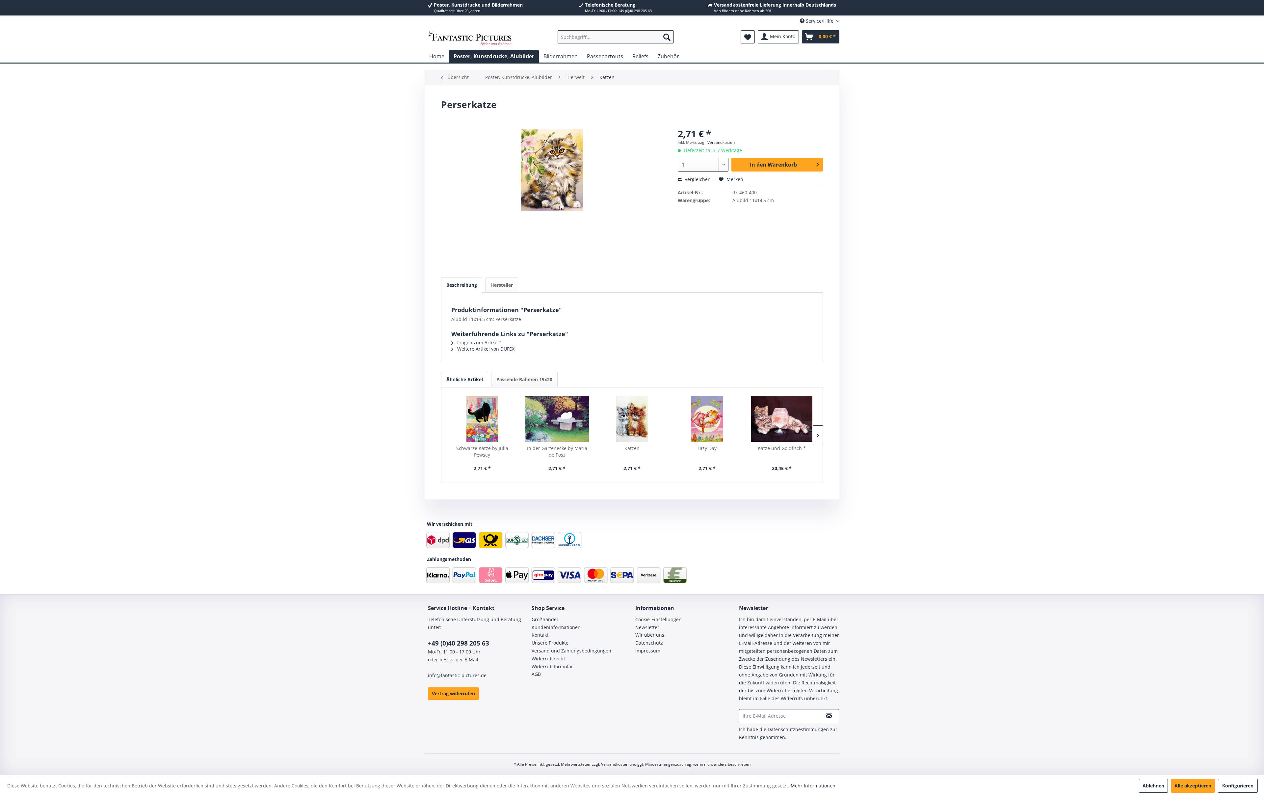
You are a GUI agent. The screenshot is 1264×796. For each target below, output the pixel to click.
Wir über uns (649, 635)
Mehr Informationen (813, 786)
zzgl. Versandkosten (716, 142)
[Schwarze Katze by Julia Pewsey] (482, 419)
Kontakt (540, 635)
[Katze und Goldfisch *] (781, 419)
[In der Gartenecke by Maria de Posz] (557, 419)
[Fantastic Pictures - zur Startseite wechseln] (470, 38)
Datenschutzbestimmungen (798, 729)
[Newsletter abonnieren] (829, 715)
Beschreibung (461, 285)
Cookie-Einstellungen (658, 619)
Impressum (647, 651)
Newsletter (647, 627)
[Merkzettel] (748, 36)
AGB (536, 674)
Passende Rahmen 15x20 (524, 379)
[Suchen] (667, 36)
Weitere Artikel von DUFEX (485, 349)
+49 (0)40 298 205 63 (458, 643)
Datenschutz (649, 643)
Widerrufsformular (552, 666)
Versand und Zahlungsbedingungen (571, 651)
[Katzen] (632, 419)
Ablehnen (1153, 786)
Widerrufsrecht (548, 658)
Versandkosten (614, 764)
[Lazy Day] (707, 419)
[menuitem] (616, 36)
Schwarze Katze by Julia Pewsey (482, 451)
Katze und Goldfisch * (782, 448)
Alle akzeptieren (1192, 786)
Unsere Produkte (550, 643)
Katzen (632, 448)
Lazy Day (707, 448)
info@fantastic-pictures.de (457, 675)
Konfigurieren (1237, 786)
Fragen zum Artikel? (478, 342)
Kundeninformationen (556, 627)
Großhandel (545, 619)
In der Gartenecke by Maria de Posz (557, 451)
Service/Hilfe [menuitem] (819, 21)
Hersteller (501, 285)
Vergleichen (697, 179)
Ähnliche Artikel (464, 379)
